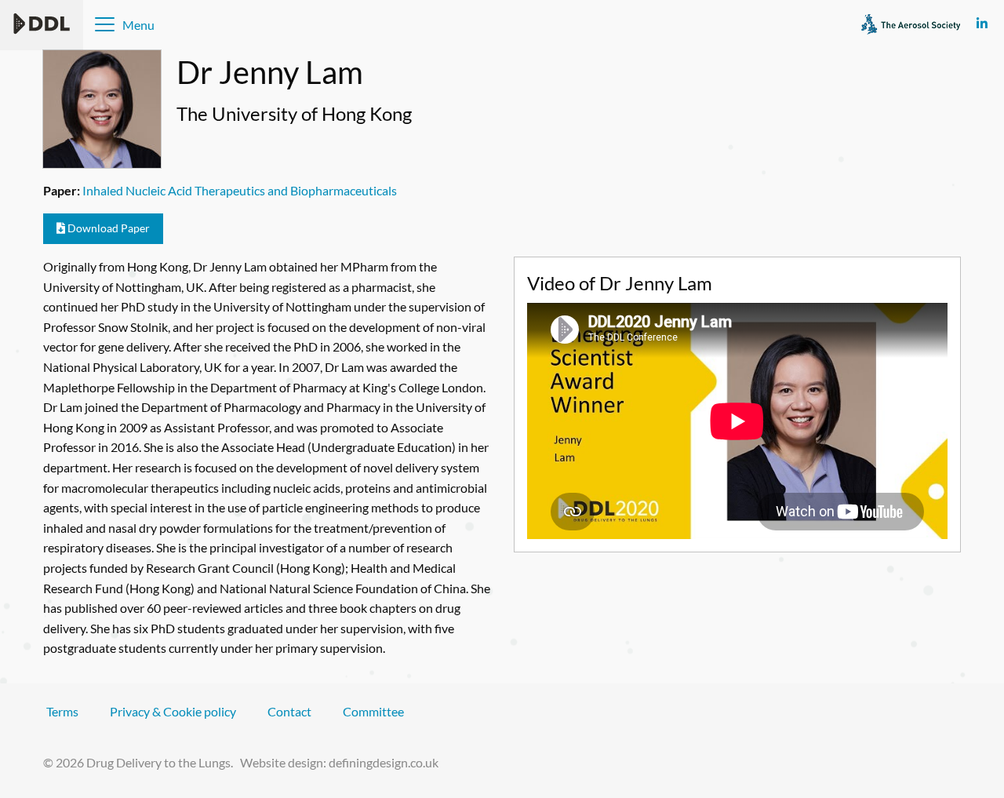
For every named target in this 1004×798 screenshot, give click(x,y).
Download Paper (107, 228)
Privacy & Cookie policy (173, 711)
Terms (62, 711)
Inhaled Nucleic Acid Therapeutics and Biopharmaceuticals (239, 190)
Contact (289, 711)
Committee (373, 711)
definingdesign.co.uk (383, 762)
